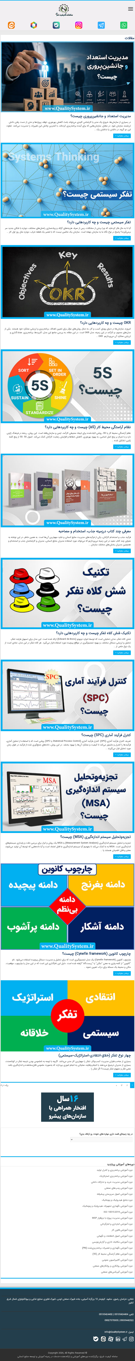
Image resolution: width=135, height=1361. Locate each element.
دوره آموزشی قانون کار (122, 1230)
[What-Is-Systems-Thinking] (67, 180)
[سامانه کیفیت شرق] (64, 9)
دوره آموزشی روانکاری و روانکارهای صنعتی (113, 1266)
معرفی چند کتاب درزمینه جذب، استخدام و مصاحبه (95, 531)
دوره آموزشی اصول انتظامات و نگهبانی (115, 1236)
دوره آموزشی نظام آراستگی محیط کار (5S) (112, 1254)
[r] (33, 25)
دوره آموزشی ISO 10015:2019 (118, 1212)
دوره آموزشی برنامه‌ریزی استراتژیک (116, 1176)
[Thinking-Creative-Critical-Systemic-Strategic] (67, 1015)
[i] (78, 25)
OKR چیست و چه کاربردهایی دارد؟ (105, 323)
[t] (101, 25)
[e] (11, 25)
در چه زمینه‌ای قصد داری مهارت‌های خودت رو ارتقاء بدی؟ (106, 1134)
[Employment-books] (67, 490)
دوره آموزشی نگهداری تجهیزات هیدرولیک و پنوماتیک (107, 1206)
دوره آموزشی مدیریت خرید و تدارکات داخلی (112, 1182)
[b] (56, 25)
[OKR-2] (67, 282)
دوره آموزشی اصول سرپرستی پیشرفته (115, 1194)
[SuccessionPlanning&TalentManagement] (67, 76)
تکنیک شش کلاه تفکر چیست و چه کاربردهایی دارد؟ (93, 633)
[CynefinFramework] (67, 906)
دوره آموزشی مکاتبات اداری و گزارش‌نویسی (112, 1242)
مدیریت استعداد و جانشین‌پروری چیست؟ (100, 116)
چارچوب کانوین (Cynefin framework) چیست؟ (96, 953)
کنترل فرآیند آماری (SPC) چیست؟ (106, 735)
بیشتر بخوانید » (122, 135)
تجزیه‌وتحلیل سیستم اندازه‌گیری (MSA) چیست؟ (95, 837)
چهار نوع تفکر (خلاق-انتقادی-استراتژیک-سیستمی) (95, 1055)
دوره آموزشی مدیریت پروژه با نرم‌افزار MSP (112, 1218)
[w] (123, 25)
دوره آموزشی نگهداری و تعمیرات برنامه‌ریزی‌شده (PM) (107, 1248)
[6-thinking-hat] (67, 593)
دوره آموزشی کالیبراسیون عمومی (117, 1260)
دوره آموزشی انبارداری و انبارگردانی (116, 1224)
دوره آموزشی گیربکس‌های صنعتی (117, 1272)
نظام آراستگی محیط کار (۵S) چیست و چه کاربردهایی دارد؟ (88, 427)
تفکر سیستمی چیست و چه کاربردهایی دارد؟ (99, 222)
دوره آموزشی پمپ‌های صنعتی (118, 1188)
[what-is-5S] (67, 386)
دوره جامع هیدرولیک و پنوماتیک (117, 1200)
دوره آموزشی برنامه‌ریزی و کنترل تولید (115, 1170)
